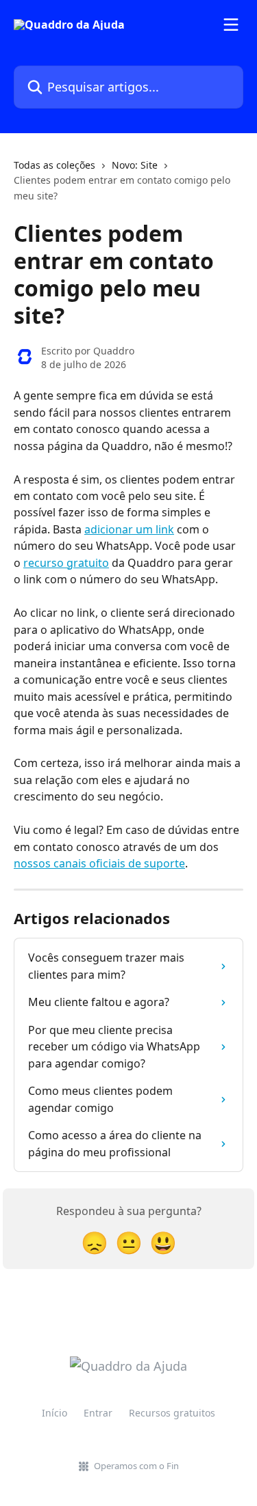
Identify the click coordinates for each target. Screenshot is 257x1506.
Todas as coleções (54, 164)
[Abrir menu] (231, 24)
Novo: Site (135, 164)
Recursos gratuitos (172, 1412)
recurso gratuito (66, 562)
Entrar (98, 1412)
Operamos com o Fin (136, 1466)
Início (54, 1412)
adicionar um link (129, 529)
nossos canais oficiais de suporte (99, 863)
